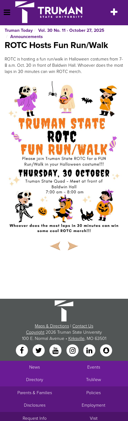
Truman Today (19, 30)
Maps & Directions (52, 326)
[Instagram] (73, 351)
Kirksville (76, 338)
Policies (93, 392)
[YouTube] (56, 351)
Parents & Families (34, 392)
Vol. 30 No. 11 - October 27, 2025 (71, 30)
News (34, 367)
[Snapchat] (106, 351)
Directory (34, 379)
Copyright (35, 332)
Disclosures (34, 405)
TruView (93, 379)
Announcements (26, 36)
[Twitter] (39, 351)
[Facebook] (22, 351)
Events (93, 367)
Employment (93, 405)
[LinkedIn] (89, 351)
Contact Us (82, 326)
